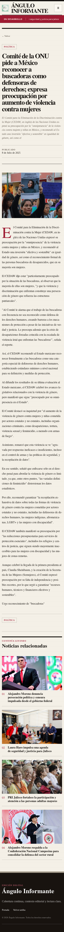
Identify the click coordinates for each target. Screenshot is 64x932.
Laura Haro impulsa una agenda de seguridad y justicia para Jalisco (30, 749)
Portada (5, 910)
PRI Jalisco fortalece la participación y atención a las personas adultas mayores (32, 799)
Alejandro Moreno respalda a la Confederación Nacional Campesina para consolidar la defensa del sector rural (33, 851)
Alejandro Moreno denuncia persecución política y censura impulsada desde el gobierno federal (30, 697)
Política (9, 47)
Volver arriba (19, 910)
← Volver (6, 36)
